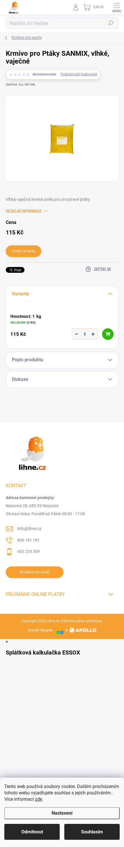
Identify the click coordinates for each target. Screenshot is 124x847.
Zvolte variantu (23, 251)
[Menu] (117, 7)
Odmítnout (32, 832)
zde (38, 799)
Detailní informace (24, 211)
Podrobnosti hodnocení (79, 74)
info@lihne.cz (29, 528)
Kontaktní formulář (35, 572)
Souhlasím (92, 832)
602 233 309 (28, 551)
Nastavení (62, 813)
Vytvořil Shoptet (40, 630)
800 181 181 (28, 540)
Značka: (20, 84)
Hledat (111, 23)
